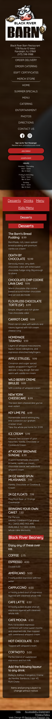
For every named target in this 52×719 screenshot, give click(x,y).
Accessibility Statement (37, 711)
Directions (26, 122)
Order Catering (26, 66)
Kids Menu (26, 208)
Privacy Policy (42, 714)
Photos (26, 116)
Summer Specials (26, 91)
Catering (26, 104)
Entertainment (26, 110)
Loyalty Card (26, 158)
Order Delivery (26, 60)
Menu (26, 97)
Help (18, 711)
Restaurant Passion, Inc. (37, 717)
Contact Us (26, 128)
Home (26, 85)
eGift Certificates (26, 72)
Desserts (14, 200)
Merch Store (26, 78)
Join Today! (26, 151)
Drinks (28, 200)
